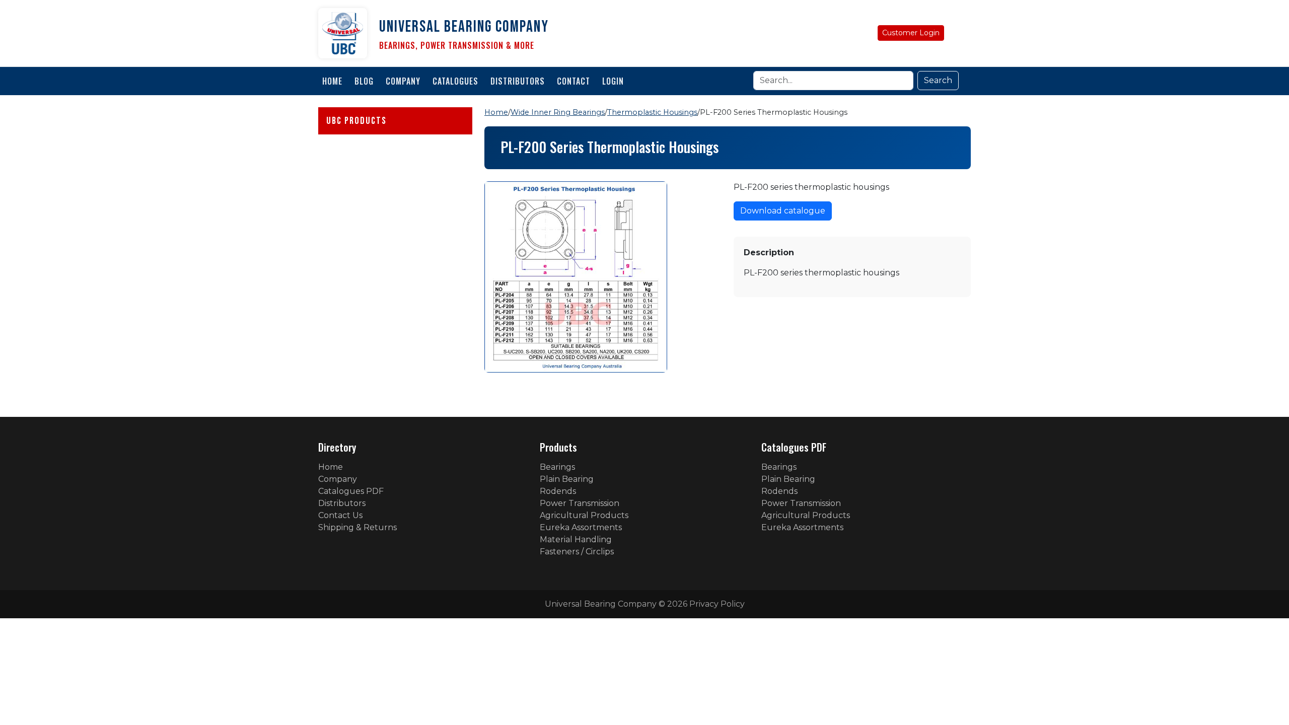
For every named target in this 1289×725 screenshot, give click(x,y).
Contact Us (340, 515)
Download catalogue (782, 210)
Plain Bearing (567, 479)
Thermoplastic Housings (652, 112)
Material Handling (576, 539)
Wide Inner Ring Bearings (558, 112)
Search (938, 80)
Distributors (517, 81)
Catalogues (455, 81)
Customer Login (911, 32)
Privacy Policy (717, 604)
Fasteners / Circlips (577, 551)
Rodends (558, 491)
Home (332, 81)
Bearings (557, 467)
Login (613, 81)
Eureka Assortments (581, 527)
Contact (573, 81)
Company (403, 81)
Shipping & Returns (357, 527)
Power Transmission (579, 503)
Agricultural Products (584, 515)
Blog (364, 81)
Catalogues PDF (351, 491)
